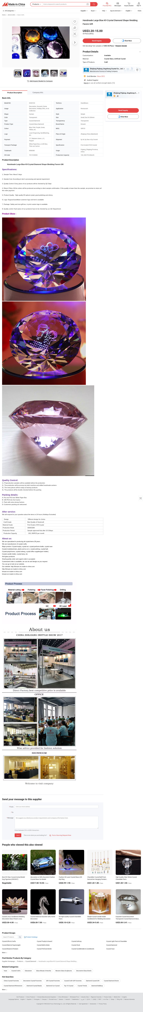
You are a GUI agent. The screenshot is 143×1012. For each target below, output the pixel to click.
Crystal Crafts (15, 971)
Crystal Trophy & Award (44, 941)
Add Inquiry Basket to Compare (41, 81)
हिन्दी (100, 999)
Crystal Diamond (111, 945)
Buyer (93, 11)
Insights (124, 997)
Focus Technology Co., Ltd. (58, 1004)
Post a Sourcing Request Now (60, 835)
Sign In (86, 83)
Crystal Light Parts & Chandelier (116, 941)
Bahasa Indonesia (129, 999)
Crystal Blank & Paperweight (11, 945)
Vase (5, 971)
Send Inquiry (97, 41)
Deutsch (67, 999)
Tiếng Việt (119, 999)
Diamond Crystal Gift (92, 981)
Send (18, 835)
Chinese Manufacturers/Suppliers (46, 997)
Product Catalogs (31, 937)
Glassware (28, 971)
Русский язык (53, 999)
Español (29, 999)
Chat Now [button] (128, 41)
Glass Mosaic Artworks (43, 971)
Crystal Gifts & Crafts (9, 941)
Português (37, 999)
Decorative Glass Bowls (83, 971)
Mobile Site (117, 997)
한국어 (88, 999)
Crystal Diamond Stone (111, 981)
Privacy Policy (103, 1004)
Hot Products (20, 997)
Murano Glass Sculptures (63, 971)
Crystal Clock (76, 945)
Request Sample (121, 46)
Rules (139, 11)
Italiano (61, 999)
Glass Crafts (20, 15)
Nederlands (75, 999)
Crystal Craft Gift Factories (73, 981)
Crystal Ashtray (77, 941)
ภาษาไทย (105, 999)
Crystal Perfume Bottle (44, 949)
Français (44, 999)
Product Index (108, 997)
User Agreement (83, 1004)
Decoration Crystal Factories (32, 981)
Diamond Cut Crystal (53, 986)
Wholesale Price (74, 997)
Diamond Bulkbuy (97, 986)
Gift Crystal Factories (53, 981)
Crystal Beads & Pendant (10, 949)
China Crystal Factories (11, 981)
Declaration (93, 1004)
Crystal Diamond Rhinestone (13, 986)
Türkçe (112, 999)
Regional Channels (96, 997)
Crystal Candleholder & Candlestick (83, 949)
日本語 (94, 999)
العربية (82, 999)
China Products (30, 997)
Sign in (139, 5)
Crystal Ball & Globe (43, 945)
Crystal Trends (82, 986)
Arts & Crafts (11, 15)
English (23, 999)
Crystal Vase (110, 949)
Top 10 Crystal (68, 986)
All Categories (9, 11)
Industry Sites (85, 997)
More (4, 990)
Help (103, 11)
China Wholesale (63, 997)
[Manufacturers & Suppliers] (13, 4)
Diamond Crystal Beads (34, 986)
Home (4, 15)
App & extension (115, 11)
